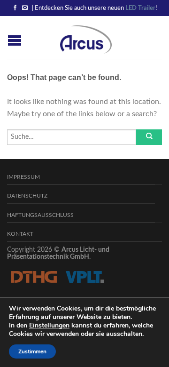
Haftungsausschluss (40, 215)
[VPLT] (84, 276)
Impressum (23, 177)
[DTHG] (33, 276)
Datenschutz (27, 196)
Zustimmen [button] (32, 351)
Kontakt (20, 234)
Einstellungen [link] (49, 325)
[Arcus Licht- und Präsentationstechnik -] (85, 37)
